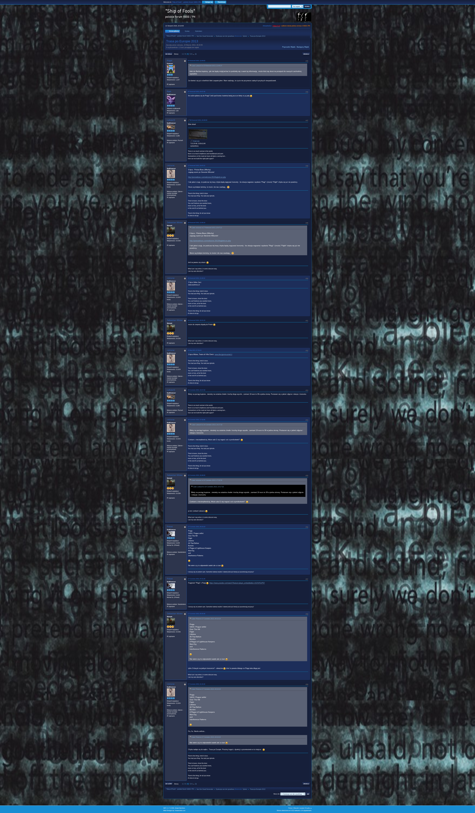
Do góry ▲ (308, 808)
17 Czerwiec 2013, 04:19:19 (196, 526)
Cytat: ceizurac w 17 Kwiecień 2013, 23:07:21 (206, 228)
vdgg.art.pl (276, 26)
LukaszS (171, 120)
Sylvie (245, 36)
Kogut (169, 60)
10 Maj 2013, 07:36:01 (195, 350)
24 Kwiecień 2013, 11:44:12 (196, 278)
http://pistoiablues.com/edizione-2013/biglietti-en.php (207, 177)
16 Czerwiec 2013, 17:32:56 (196, 419)
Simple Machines (180, 808)
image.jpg (195, 141)
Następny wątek (303, 47)
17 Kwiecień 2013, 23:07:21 (196, 165)
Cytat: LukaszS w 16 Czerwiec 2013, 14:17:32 (206, 425)
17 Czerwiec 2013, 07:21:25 (196, 579)
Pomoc (290, 808)
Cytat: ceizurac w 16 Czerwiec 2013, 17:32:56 (206, 480)
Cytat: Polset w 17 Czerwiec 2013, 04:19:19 (206, 619)
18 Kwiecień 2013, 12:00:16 (196, 222)
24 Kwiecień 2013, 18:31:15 (196, 320)
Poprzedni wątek (288, 47)
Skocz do (276, 794)
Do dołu (169, 54)
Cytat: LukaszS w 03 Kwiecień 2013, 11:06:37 (206, 66)
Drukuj (306, 54)
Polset (170, 526)
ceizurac (171, 165)
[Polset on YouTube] (168, 550)
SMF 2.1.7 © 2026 (168, 808)
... (194, 54)
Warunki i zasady (299, 808)
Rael (169, 91)
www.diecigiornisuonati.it (223, 354)
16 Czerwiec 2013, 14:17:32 (196, 390)
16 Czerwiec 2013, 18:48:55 (196, 475)
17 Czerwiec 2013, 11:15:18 (196, 684)
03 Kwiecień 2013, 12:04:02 (196, 60)
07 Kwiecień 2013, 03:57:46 (196, 91)
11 (196, 54)
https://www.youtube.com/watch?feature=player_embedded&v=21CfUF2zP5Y (237, 583)
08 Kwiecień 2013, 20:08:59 (198, 120)
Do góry (169, 784)
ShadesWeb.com (180, 810)
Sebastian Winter (175, 222)
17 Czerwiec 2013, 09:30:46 (196, 613)
